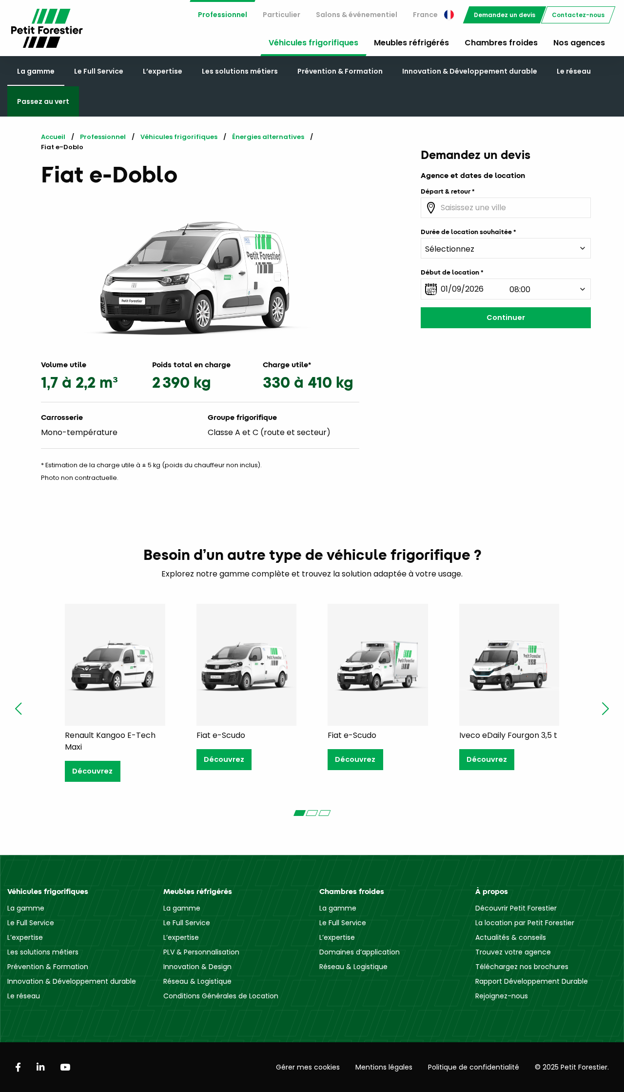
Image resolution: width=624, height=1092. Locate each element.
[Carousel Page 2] (312, 813)
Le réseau (574, 71)
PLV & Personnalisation (201, 952)
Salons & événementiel (356, 15)
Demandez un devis (504, 15)
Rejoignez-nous (501, 996)
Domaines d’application (359, 952)
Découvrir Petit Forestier (516, 908)
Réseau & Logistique (197, 981)
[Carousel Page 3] (324, 813)
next (605, 708)
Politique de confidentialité (473, 1067)
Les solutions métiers (240, 71)
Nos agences (579, 42)
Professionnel (222, 15)
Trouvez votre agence (513, 952)
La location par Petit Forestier (524, 923)
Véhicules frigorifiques (313, 42)
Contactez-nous (578, 15)
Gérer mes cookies (308, 1067)
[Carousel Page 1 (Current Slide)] (299, 813)
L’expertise (162, 71)
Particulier (281, 15)
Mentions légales (383, 1067)
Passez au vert (43, 101)
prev (18, 708)
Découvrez (92, 771)
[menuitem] (222, 15)
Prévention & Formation (340, 71)
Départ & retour (445, 191)
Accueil (53, 136)
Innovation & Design (197, 967)
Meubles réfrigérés (411, 42)
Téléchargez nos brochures (521, 967)
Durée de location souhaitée (466, 231)
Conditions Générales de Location (220, 996)
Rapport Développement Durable (531, 981)
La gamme (36, 71)
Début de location (450, 272)
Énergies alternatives (268, 136)
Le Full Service (98, 71)
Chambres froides (501, 42)
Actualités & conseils (510, 937)
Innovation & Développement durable (469, 71)
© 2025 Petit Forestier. (572, 1067)
